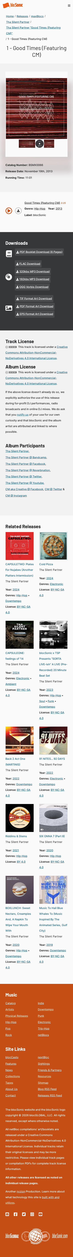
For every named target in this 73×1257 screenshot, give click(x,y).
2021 (16, 850)
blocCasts (11, 1057)
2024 (16, 589)
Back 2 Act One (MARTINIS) (15, 761)
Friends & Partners (49, 1070)
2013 (59, 208)
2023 (49, 689)
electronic (56, 584)
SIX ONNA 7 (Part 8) (52, 836)
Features (10, 1063)
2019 (49, 945)
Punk (41, 1015)
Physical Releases (16, 1015)
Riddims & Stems (16, 836)
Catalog (10, 1003)
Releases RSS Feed (50, 1095)
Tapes (9, 1082)
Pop (8, 1028)
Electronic (44, 1022)
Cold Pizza (46, 564)
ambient (10, 684)
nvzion (21, 1191)
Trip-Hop (43, 1028)
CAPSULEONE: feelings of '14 (15, 655)
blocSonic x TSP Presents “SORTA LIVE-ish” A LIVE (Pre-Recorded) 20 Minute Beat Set (53, 664)
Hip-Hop (10, 1022)
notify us (23, 414)
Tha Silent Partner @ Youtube (24, 483)
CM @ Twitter (53, 489)
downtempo (13, 601)
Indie (41, 1003)
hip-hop (39, 208)
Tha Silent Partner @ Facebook (25, 463)
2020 (49, 850)
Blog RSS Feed (47, 1089)
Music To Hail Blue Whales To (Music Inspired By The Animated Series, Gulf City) (53, 919)
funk (51, 701)
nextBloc (43, 1057)
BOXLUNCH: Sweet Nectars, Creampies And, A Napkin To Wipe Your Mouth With (18, 919)
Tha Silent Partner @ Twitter (23, 476)
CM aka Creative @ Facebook (24, 489)
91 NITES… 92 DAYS (52, 758)
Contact (10, 1095)
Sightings (44, 1063)
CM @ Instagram (16, 495)
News (9, 1070)
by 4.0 (21, 861)
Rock (8, 1035)
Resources (44, 1076)
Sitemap (43, 1082)
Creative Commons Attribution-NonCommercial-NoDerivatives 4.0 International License (36, 352)
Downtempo (46, 1009)
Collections (12, 1076)
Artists (9, 1009)
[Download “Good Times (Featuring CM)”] (18, 210)
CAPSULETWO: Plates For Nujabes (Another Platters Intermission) (19, 569)
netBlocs (43, 1035)
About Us (11, 1089)
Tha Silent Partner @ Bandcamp (25, 457)
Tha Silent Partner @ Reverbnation (27, 470)
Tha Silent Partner (17, 451)
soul (42, 701)
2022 (16, 778)
